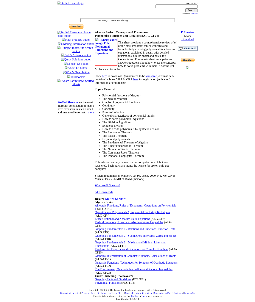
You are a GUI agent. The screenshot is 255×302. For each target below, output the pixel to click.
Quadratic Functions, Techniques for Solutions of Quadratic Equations (136, 262)
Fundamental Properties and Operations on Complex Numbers (131, 249)
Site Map (101, 293)
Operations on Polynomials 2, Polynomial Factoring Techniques (132, 212)
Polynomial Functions (108, 282)
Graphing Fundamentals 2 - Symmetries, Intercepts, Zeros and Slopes (135, 235)
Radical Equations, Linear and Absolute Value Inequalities (129, 222)
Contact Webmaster (70, 293)
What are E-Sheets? (107, 185)
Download (187, 39)
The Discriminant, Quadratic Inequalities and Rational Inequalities (133, 269)
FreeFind (194, 13)
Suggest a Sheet (116, 293)
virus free (151, 76)
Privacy (85, 293)
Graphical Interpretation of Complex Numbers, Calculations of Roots (135, 255)
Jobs (93, 293)
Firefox (134, 296)
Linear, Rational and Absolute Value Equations (122, 218)
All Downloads (104, 192)
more (91, 112)
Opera (144, 296)
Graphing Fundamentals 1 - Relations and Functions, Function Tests (135, 229)
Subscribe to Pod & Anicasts (168, 293)
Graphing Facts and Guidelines (113, 279)
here (104, 76)
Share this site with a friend (139, 293)
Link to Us (189, 293)
